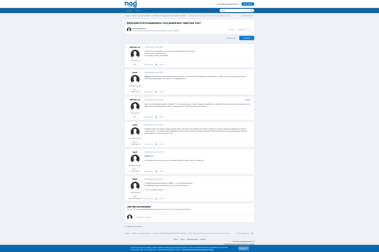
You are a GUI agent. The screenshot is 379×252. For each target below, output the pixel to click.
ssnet (134, 72)
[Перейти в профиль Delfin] (135, 186)
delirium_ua (142, 28)
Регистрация (248, 4)
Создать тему (231, 38)
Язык (176, 239)
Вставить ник (149, 64)
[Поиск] (252, 10)
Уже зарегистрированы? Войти (228, 4)
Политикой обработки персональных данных (197, 249)
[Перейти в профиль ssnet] (135, 79)
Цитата (161, 64)
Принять (244, 248)
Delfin (134, 179)
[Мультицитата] (156, 64)
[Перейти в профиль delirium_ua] (129, 29)
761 (136, 89)
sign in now (170, 209)
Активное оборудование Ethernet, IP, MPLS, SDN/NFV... (161, 31)
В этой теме (243, 10)
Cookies (202, 239)
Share (232, 29)
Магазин (129, 10)
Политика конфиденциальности (243, 241)
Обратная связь (192, 239)
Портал (138, 10)
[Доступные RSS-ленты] (252, 233)
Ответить (246, 38)
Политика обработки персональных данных (239, 244)
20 (136, 196)
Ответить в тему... (143, 217)
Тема (182, 239)
